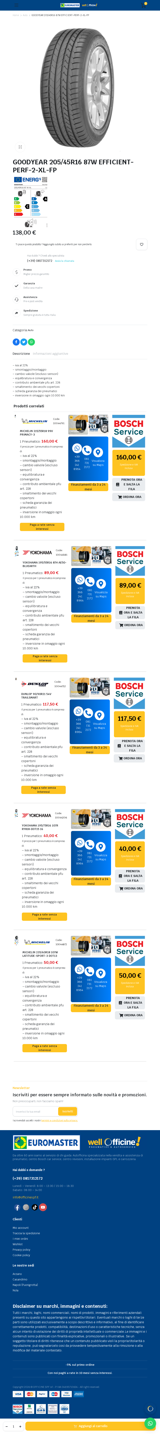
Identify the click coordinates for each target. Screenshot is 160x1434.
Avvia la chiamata (64, 261)
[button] (20, 147)
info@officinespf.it (25, 1197)
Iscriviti (67, 1111)
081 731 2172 (87, 463)
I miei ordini (20, 1238)
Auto (25, 15)
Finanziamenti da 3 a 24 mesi (88, 487)
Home (16, 15)
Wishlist (18, 1244)
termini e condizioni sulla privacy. (59, 1120)
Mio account (21, 1228)
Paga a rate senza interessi (42, 527)
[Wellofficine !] (79, 5)
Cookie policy (21, 1255)
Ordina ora (132, 497)
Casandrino (20, 1279)
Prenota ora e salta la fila (131, 484)
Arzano (17, 1274)
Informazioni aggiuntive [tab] (50, 354)
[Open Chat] (150, 1408)
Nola (15, 1290)
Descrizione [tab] (21, 354)
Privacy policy (21, 1249)
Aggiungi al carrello (93, 1426)
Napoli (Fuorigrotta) (25, 1285)
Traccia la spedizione (26, 1233)
